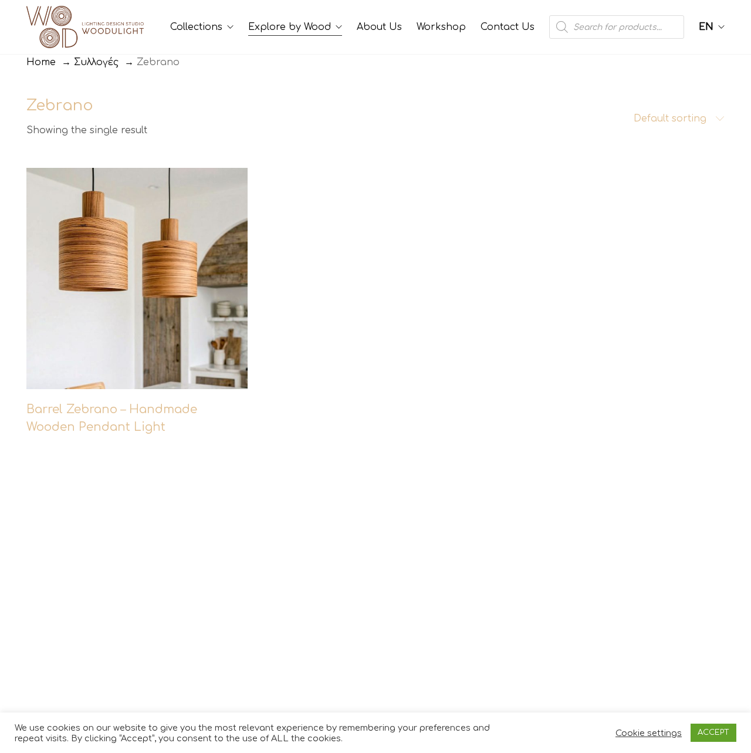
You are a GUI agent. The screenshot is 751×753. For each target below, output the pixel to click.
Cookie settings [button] (648, 733)
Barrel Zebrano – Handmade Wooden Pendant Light (111, 418)
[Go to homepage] (85, 27)
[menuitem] (712, 27)
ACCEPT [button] (713, 732)
